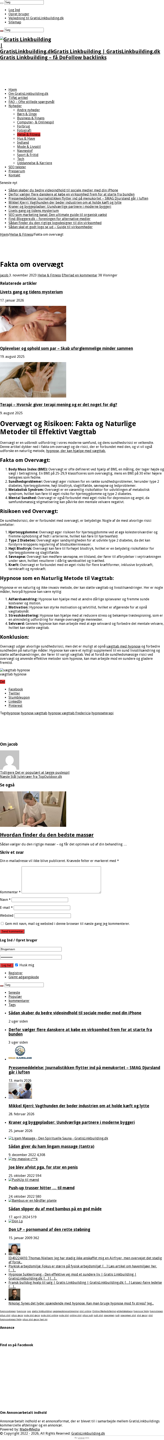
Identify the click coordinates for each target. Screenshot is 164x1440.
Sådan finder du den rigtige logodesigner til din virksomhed (55, 223)
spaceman (109, 1315)
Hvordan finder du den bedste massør (47, 835)
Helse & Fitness (28, 134)
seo (29, 1311)
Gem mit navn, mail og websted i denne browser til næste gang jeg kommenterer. (67, 924)
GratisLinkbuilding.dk (88, 1433)
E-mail (6, 908)
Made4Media (30, 1429)
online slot (76, 1315)
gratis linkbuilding (42, 1311)
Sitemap (15, 22)
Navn (5, 900)
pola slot (64, 1315)
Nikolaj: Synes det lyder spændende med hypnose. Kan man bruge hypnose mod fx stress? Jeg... (81, 1303)
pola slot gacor (32, 1315)
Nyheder (15, 106)
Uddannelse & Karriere (34, 163)
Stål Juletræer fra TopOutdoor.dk (31, 777)
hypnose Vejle (141, 1311)
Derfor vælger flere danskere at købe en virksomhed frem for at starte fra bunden (72, 194)
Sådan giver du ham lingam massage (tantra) (51, 1146)
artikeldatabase (125, 1311)
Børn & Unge (27, 114)
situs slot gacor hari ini (34, 1319)
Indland (23, 143)
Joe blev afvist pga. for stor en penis (43, 1167)
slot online (85, 1311)
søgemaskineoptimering (66, 1311)
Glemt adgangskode (24, 977)
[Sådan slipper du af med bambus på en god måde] (33, 1201)
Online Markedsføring (104, 1311)
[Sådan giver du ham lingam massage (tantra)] (58, 1138)
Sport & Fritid (27, 155)
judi (117, 1315)
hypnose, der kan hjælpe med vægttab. (76, 451)
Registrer (16, 973)
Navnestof (25, 151)
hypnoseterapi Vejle (11, 1319)
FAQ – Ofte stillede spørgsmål (31, 102)
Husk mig (26, 965)
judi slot (98, 1315)
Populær (15, 997)
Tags (12, 1005)
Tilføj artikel (18, 98)
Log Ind (14, 10)
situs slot (5, 1315)
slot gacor (142, 1315)
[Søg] (1, 3)
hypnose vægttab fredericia (69, 713)
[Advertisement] (82, 74)
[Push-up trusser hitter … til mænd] (24, 1180)
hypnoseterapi (102, 713)
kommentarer (19, 1001)
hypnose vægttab (34, 713)
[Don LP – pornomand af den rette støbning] (16, 1221)
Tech (20, 159)
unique (81, 1438)
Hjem (13, 90)
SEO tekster (17, 167)
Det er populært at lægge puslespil (35, 773)
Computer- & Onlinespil (35, 122)
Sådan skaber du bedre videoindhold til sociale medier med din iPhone (63, 190)
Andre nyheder (28, 110)
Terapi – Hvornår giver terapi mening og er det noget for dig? (58, 404)
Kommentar (10, 892)
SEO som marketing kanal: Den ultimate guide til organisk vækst (58, 215)
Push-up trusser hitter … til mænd (42, 1188)
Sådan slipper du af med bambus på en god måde (55, 1209)
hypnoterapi (156, 1311)
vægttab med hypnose (123, 646)
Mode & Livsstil (29, 147)
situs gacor (17, 1315)
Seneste (14, 993)
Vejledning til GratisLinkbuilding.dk (36, 18)
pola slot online (49, 1315)
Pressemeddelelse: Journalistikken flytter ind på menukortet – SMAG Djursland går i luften (78, 198)
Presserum (17, 171)
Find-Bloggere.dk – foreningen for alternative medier (50, 219)
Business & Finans (30, 118)
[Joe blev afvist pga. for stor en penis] (23, 1159)
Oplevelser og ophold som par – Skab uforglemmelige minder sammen (66, 348)
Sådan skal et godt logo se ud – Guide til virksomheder (51, 227)
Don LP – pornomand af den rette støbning (49, 1229)
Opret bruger (19, 14)
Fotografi (24, 130)
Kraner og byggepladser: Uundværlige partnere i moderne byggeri (60, 207)
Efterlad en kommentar (79, 275)
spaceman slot (128, 1315)
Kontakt (14, 175)
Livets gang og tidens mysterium (34, 211)
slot (150, 1315)
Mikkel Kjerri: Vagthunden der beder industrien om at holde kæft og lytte (65, 202)
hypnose (13, 713)
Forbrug (23, 126)
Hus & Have (26, 139)
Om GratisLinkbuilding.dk (28, 94)
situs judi (87, 1315)
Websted (6, 915)
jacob (4, 275)
